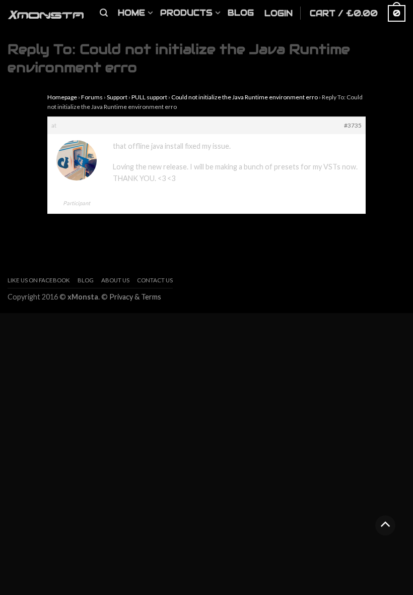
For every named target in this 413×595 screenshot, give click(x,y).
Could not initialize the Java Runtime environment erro (244, 97)
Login (278, 13)
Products (186, 13)
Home (131, 13)
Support (117, 97)
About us (115, 280)
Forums (92, 97)
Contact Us (155, 280)
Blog (241, 13)
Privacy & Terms (135, 296)
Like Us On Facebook (39, 280)
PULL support (149, 97)
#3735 (353, 125)
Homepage (62, 97)
